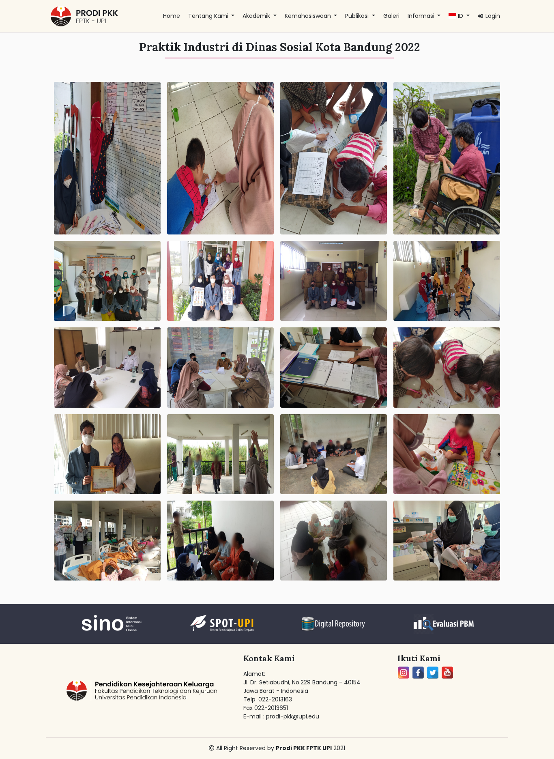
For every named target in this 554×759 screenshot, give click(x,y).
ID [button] (460, 16)
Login (492, 16)
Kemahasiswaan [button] (309, 16)
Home (171, 16)
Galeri (391, 16)
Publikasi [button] (357, 16)
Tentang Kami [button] (209, 16)
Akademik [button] (257, 16)
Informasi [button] (422, 16)
